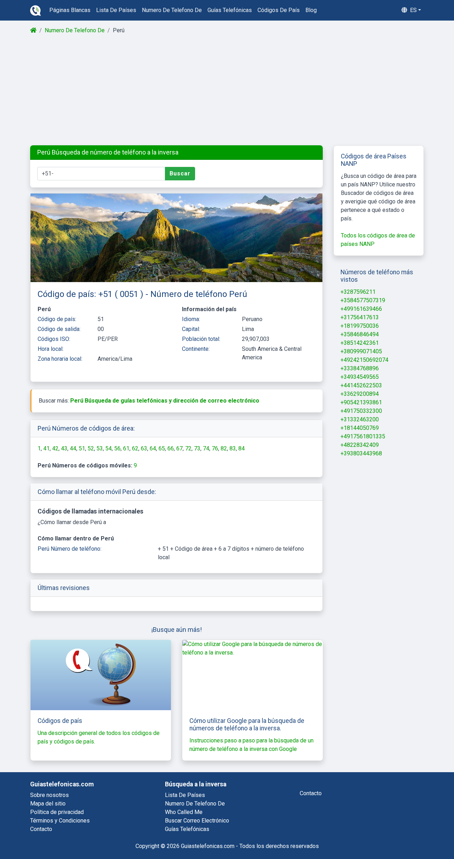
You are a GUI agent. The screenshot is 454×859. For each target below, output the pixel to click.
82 (224, 448)
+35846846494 (359, 334)
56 (117, 448)
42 (55, 448)
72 (188, 448)
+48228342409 (359, 445)
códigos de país (279, 10)
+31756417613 (359, 317)
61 (126, 448)
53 (99, 448)
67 (179, 448)
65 (162, 448)
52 (91, 448)
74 (206, 448)
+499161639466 (361, 308)
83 (232, 448)
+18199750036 (359, 325)
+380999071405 (361, 351)
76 (215, 448)
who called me (184, 812)
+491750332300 (361, 411)
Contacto (41, 829)
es (413, 10)
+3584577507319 (362, 300)
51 (82, 448)
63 (144, 448)
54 (108, 448)
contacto (311, 793)
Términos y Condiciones (60, 820)
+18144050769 (359, 428)
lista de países (116, 10)
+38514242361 (359, 342)
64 (153, 448)
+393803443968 (361, 453)
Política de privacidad (57, 812)
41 (46, 448)
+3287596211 (358, 291)
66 (170, 448)
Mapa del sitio (48, 803)
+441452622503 (361, 385)
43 (64, 448)
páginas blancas (69, 10)
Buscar (180, 173)
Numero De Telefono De (75, 30)
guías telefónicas (229, 10)
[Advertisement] (226, 90)
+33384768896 (359, 368)
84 (241, 448)
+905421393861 (361, 402)
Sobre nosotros (49, 795)
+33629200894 (359, 394)
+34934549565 (359, 377)
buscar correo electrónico (197, 820)
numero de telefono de (172, 10)
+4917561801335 (362, 436)
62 (135, 448)
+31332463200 (359, 419)
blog (311, 10)
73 (197, 448)
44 (73, 448)
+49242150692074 (364, 359)
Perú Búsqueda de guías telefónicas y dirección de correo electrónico (164, 400)
